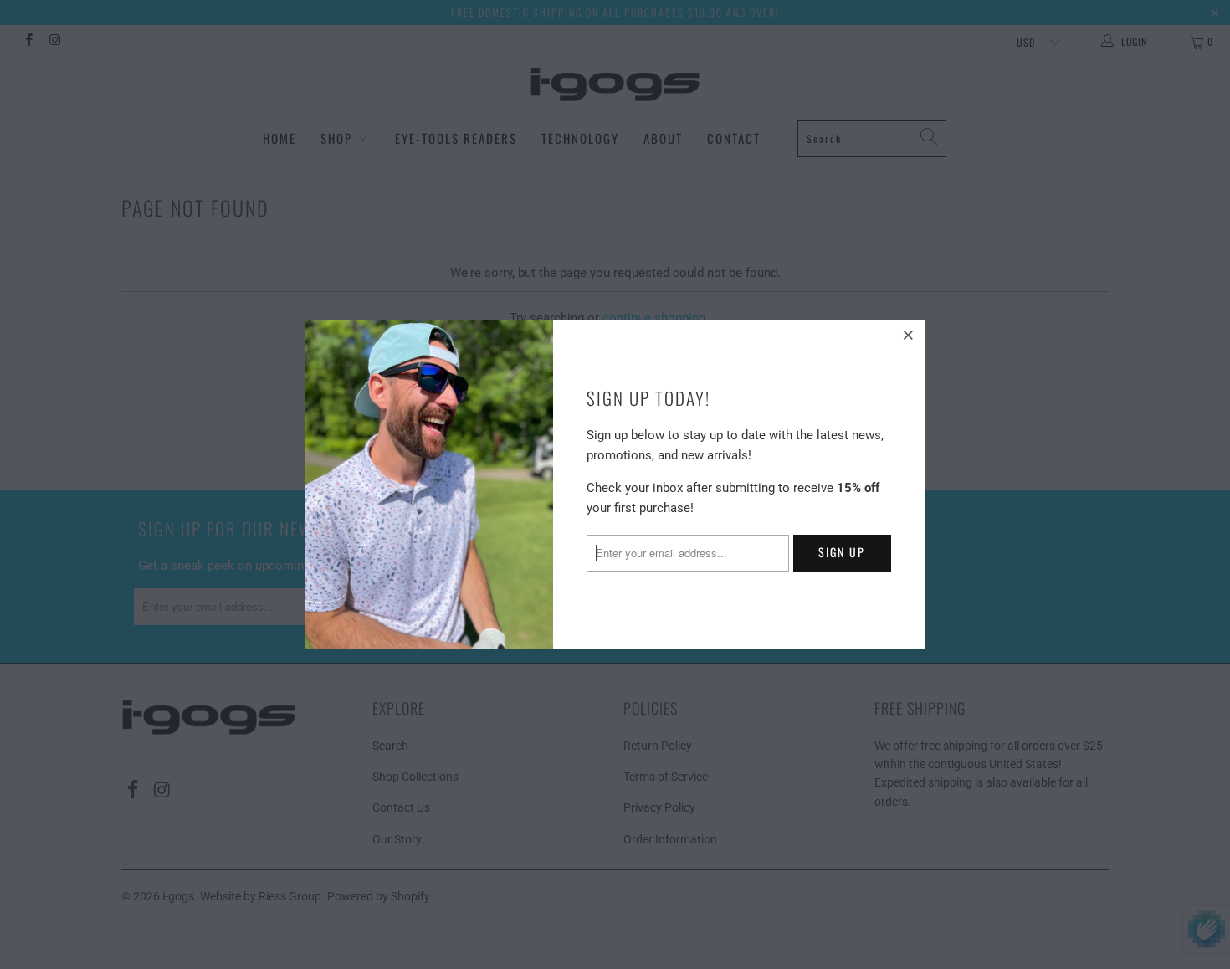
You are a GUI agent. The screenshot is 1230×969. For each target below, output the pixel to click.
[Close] (909, 335)
